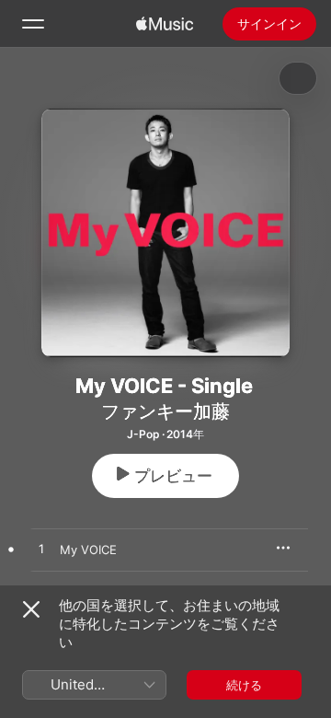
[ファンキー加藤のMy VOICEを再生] (41, 549)
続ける (244, 684)
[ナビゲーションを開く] (33, 24)
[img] (164, 24)
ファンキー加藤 (165, 411)
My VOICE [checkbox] (88, 549)
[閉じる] (31, 609)
